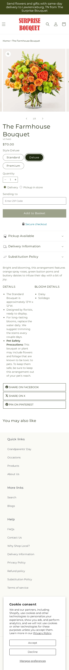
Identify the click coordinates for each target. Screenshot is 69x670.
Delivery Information (20, 554)
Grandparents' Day (19, 449)
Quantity (9, 173)
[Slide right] (43, 119)
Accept (32, 642)
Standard (13, 157)
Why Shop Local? (18, 546)
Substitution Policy (19, 579)
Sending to (16, 194)
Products (13, 465)
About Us (13, 474)
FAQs (10, 529)
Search (11, 497)
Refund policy (16, 571)
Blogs (11, 506)
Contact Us (14, 537)
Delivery (13, 187)
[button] (48, 24)
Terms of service (17, 587)
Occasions (14, 457)
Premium (13, 165)
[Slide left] (26, 119)
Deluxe (34, 157)
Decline (33, 652)
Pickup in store (33, 187)
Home (6, 40)
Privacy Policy (42, 633)
